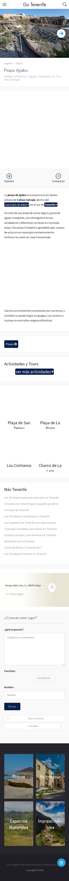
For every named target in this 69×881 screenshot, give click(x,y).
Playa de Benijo (36, 718)
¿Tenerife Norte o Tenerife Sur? (23, 547)
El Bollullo (33, 726)
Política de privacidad (30, 864)
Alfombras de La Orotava (19, 541)
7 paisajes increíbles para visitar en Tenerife (30, 529)
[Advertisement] (34, 130)
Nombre (9, 687)
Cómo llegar (16, 594)
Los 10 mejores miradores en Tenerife (27, 516)
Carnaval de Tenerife (16, 510)
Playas (19, 63)
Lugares (8, 63)
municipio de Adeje (16, 204)
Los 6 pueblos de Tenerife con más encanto (30, 522)
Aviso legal (12, 864)
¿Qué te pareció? (14, 629)
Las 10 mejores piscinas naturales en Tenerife (31, 497)
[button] (61, 862)
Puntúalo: (10, 671)
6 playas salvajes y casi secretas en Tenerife (30, 535)
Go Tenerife (34, 4)
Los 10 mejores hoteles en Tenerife (25, 553)
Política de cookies (52, 864)
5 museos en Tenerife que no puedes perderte (31, 504)
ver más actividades (33, 371)
